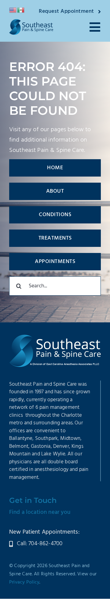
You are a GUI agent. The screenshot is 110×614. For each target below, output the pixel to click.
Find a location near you (40, 512)
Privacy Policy (24, 582)
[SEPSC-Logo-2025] (31, 22)
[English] (13, 10)
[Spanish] (21, 10)
